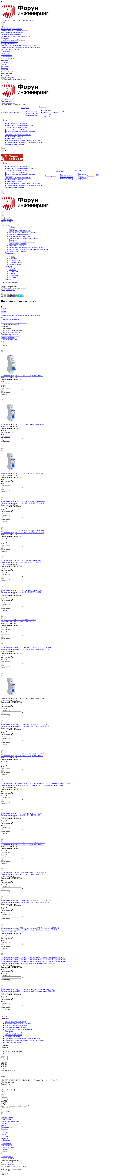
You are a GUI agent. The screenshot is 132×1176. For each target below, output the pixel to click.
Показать (4, 1098)
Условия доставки (7, 1145)
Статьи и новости (7, 1118)
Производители (6, 1127)
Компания (12, 270)
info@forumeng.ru (8, 77)
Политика (4, 1149)
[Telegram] (22, 295)
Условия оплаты (6, 1144)
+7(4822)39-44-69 (7, 71)
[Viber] (13, 295)
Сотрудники (5, 1136)
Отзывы (3, 1134)
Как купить (13, 258)
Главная (3, 1123)
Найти (3, 1174)
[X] (10, 295)
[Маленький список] (1, 343)
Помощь (4, 1151)
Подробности (5, 388)
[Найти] (2, 24)
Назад (13, 227)
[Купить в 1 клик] (2, 351)
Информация (5, 1140)
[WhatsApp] (16, 295)
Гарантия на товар (7, 1147)
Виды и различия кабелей (10, 1121)
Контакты (4, 1138)
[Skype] (19, 295)
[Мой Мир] (8, 295)
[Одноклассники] (5, 295)
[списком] (3, 341)
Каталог (12, 229)
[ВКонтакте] (2, 295)
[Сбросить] (2, 1096)
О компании (5, 1132)
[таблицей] (5, 341)
